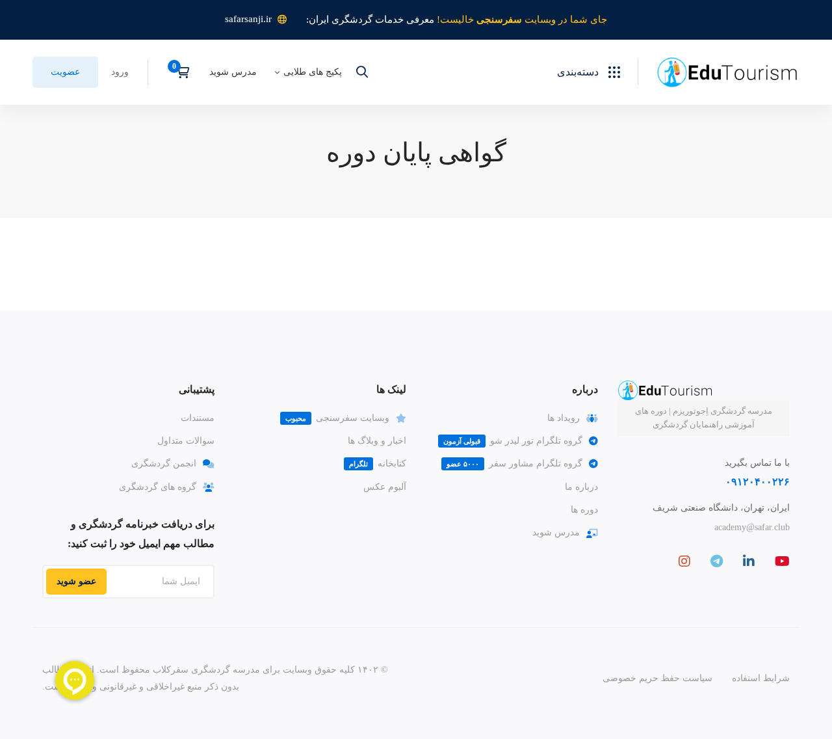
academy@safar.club (752, 527)
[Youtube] (782, 561)
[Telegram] (716, 561)
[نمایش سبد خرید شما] (178, 72)
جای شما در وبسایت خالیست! (522, 19)
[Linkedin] (748, 561)
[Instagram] (684, 561)
